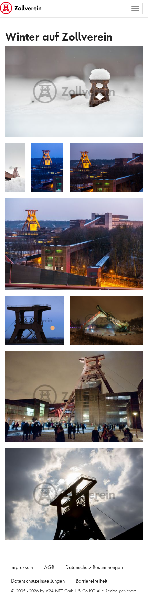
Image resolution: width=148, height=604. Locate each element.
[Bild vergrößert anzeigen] (12, 54)
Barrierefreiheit (91, 581)
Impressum (21, 567)
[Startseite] (21, 8)
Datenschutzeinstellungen (38, 581)
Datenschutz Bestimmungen (94, 567)
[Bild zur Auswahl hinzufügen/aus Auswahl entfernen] (135, 54)
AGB (49, 567)
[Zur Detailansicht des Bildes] (74, 91)
